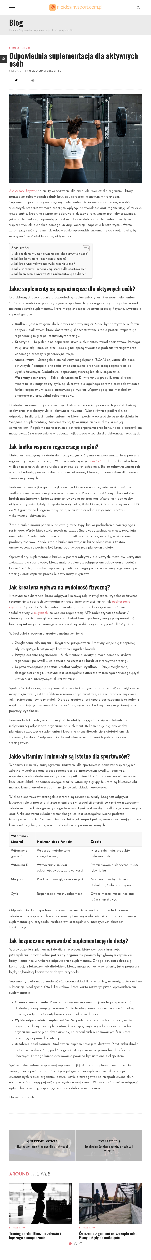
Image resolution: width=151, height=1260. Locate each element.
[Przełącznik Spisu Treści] (84, 248)
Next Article (107, 1141)
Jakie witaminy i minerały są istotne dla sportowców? (50, 269)
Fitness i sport (20, 48)
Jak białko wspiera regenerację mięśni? (40, 258)
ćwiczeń (95, 461)
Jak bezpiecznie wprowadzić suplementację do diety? (50, 274)
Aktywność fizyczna (23, 191)
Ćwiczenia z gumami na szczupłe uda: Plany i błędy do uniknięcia (107, 1235)
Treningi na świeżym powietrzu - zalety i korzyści (109, 1148)
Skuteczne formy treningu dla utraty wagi (42, 1146)
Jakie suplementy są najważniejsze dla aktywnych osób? (51, 253)
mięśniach (41, 613)
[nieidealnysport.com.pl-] (75, 7)
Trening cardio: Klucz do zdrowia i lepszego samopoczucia (35, 1235)
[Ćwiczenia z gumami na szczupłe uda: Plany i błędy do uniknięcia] (110, 1203)
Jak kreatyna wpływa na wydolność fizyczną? (44, 263)
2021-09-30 (15, 71)
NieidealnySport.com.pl (45, 71)
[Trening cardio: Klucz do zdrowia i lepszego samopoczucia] (40, 1203)
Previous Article (44, 1141)
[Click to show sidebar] (3, 59)
